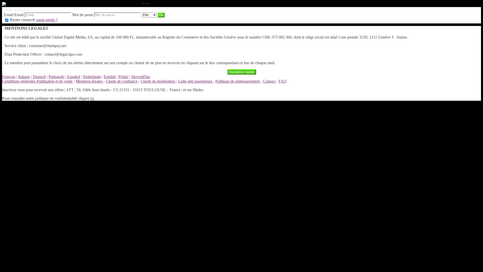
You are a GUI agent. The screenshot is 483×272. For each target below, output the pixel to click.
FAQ (282, 81)
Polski (123, 77)
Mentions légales (89, 81)
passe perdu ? (47, 20)
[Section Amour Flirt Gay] (150, 15)
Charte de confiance (122, 81)
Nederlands (92, 77)
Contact (269, 81)
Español (73, 77)
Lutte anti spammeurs (195, 81)
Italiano (24, 77)
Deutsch (39, 77)
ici (92, 98)
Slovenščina (140, 77)
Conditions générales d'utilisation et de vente (37, 81)
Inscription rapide (241, 72)
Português (56, 77)
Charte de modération (158, 81)
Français (8, 77)
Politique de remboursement (238, 81)
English (110, 77)
